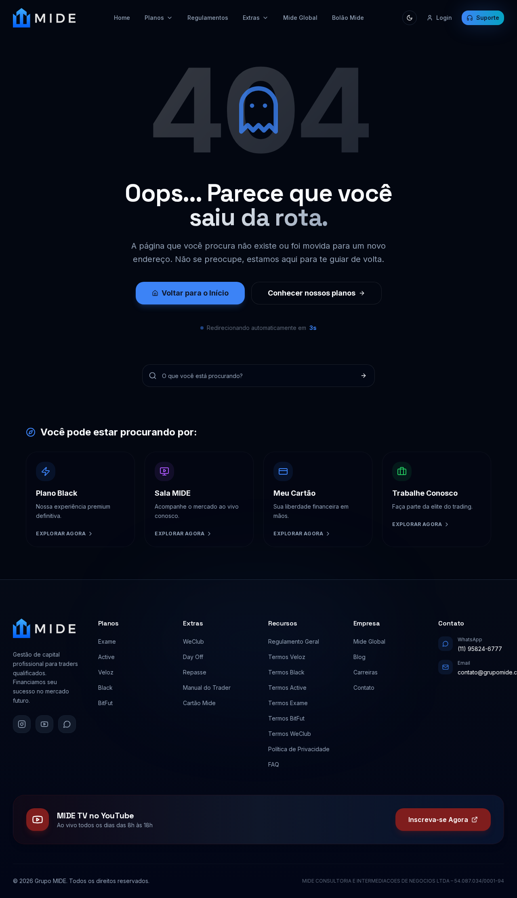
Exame (107, 641)
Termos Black (286, 672)
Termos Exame (288, 702)
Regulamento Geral (293, 641)
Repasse (194, 672)
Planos (154, 17)
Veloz (105, 672)
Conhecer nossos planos (311, 293)
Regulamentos (207, 17)
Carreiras (365, 672)
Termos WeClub (289, 733)
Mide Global (300, 17)
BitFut (105, 702)
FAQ (273, 764)
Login (444, 17)
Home (122, 17)
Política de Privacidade (299, 749)
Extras (251, 17)
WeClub (193, 641)
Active (106, 656)
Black (105, 687)
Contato (363, 687)
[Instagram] (22, 724)
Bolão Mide (348, 17)
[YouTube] (44, 724)
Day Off (193, 656)
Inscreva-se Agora (438, 820)
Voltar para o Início (195, 293)
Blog (359, 656)
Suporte (487, 17)
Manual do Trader (207, 687)
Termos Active (287, 687)
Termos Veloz (286, 656)
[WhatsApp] (67, 724)
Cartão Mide (199, 702)
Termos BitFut (286, 718)
